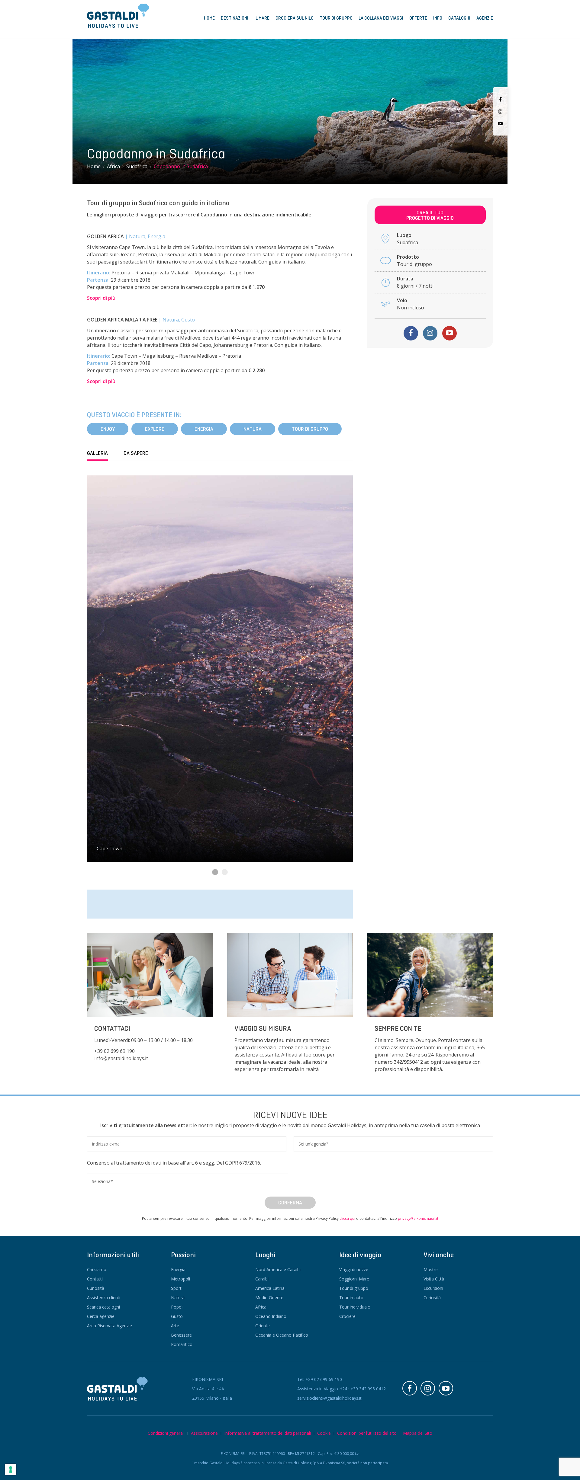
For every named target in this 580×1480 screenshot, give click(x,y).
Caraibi (262, 1279)
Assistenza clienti (103, 1297)
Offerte (418, 18)
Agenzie (484, 18)
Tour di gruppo (310, 429)
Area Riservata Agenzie (109, 1325)
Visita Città (434, 1279)
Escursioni (433, 1288)
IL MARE (261, 18)
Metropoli (180, 1279)
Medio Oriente (269, 1297)
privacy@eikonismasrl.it (418, 1218)
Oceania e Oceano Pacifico (281, 1335)
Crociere (347, 1316)
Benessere (181, 1335)
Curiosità (95, 1288)
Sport (176, 1288)
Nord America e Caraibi (278, 1269)
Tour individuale (354, 1307)
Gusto (177, 1316)
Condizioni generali (166, 1433)
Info (437, 18)
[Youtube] (500, 123)
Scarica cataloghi (103, 1307)
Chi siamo (96, 1269)
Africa (260, 1307)
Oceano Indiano (270, 1316)
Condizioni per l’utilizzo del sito (367, 1433)
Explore (154, 429)
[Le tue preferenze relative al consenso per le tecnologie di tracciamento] (10, 1469)
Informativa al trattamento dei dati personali (267, 1433)
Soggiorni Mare (354, 1279)
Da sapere (136, 453)
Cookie (324, 1433)
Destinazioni (234, 18)
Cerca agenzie (100, 1316)
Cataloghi (459, 18)
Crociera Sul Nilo (295, 18)
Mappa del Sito (417, 1433)
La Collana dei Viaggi (381, 18)
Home (209, 18)
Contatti (95, 1279)
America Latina (270, 1288)
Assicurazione (204, 1433)
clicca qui (347, 1218)
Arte (175, 1325)
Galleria (97, 453)
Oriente (262, 1325)
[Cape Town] (220, 668)
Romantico (181, 1344)
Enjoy (108, 429)
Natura (252, 429)
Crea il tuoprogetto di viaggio (430, 215)
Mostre (431, 1269)
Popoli (177, 1307)
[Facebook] (500, 99)
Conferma (290, 1203)
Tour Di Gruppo (336, 18)
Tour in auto (351, 1297)
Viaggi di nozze (353, 1269)
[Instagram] (500, 111)
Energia (204, 429)
